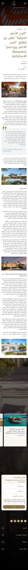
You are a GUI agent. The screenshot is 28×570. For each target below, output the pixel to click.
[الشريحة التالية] (17, 450)
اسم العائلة (20, 491)
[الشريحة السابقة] (25, 450)
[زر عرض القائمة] (25, 3)
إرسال (14, 507)
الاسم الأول (20, 486)
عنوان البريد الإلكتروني (18, 496)
